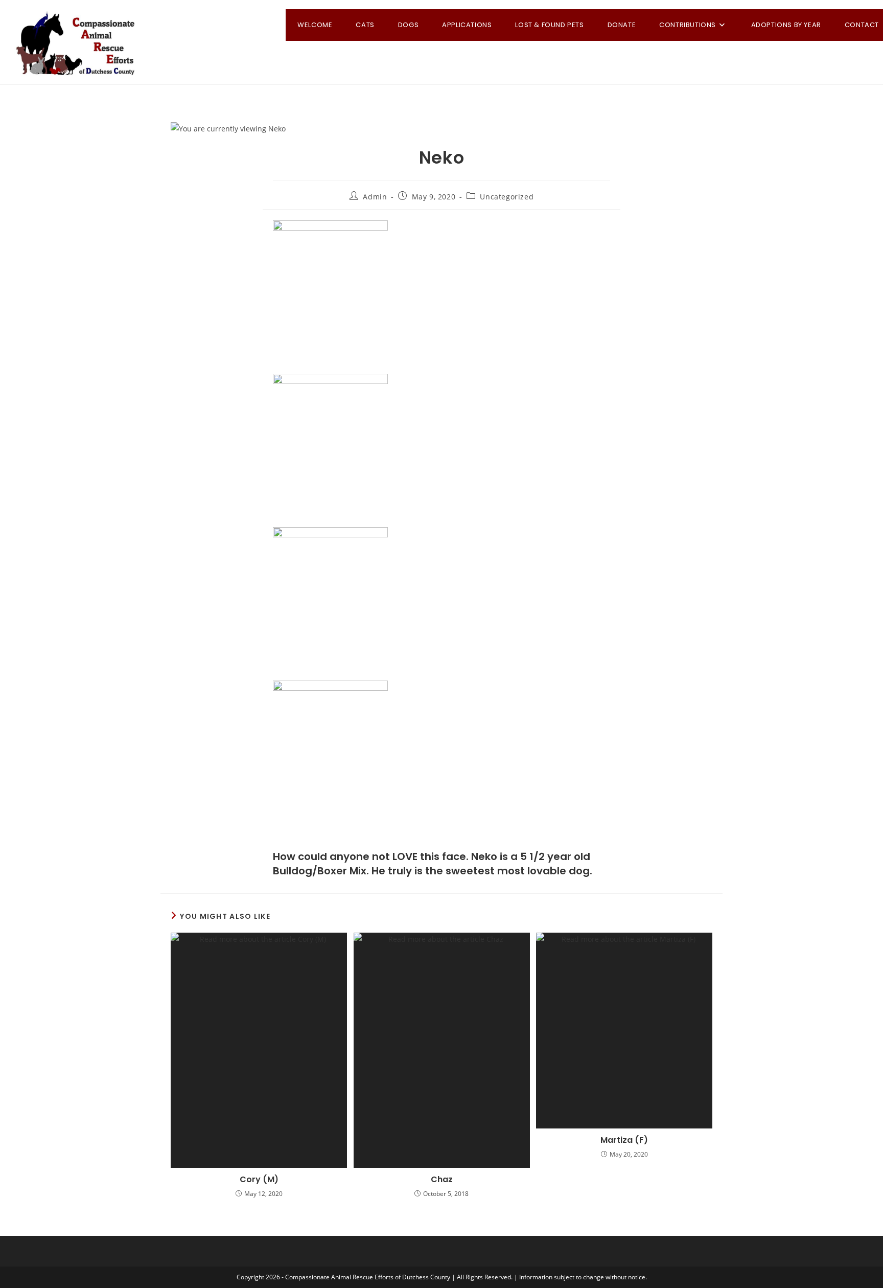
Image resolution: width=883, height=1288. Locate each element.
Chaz (442, 1179)
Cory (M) (259, 1179)
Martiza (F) (624, 1140)
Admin (375, 196)
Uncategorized (506, 196)
